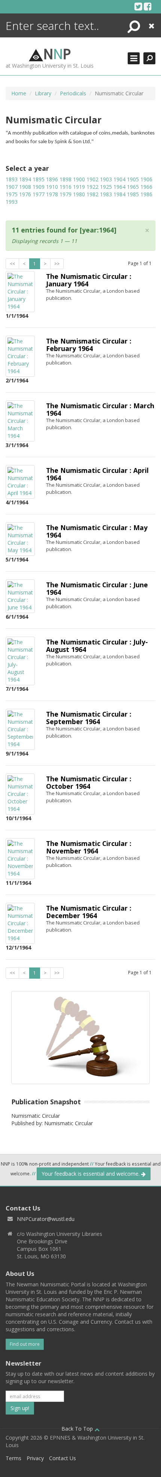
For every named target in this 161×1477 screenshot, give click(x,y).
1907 (12, 186)
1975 (12, 194)
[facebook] (148, 6)
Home (18, 93)
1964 (119, 186)
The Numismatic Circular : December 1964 (88, 912)
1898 (66, 179)
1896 (52, 179)
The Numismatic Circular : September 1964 (88, 718)
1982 (92, 194)
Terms (13, 1458)
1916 (66, 186)
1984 (119, 194)
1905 (133, 179)
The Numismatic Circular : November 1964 (88, 847)
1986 (146, 194)
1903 (106, 179)
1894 (25, 179)
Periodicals (73, 93)
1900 (79, 179)
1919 (79, 186)
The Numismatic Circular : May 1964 (97, 531)
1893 (12, 179)
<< (12, 264)
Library (43, 93)
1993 (12, 201)
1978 (52, 194)
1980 (79, 194)
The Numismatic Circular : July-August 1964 (97, 645)
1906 (146, 179)
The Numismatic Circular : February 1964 (88, 344)
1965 (133, 186)
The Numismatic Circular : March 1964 (100, 409)
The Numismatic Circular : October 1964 (88, 782)
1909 (39, 186)
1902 (92, 179)
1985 (133, 194)
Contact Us (62, 1458)
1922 (92, 186)
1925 (106, 186)
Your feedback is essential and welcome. (91, 1173)
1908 (25, 186)
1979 (66, 194)
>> (57, 264)
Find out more (25, 1344)
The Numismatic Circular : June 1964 (97, 588)
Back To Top (77, 1428)
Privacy (35, 1458)
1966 (146, 186)
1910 (52, 186)
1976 (25, 194)
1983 (106, 194)
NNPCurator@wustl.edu (46, 1218)
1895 (39, 179)
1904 (119, 179)
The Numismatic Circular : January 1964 (88, 280)
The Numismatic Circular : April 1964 (97, 474)
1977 (39, 194)
